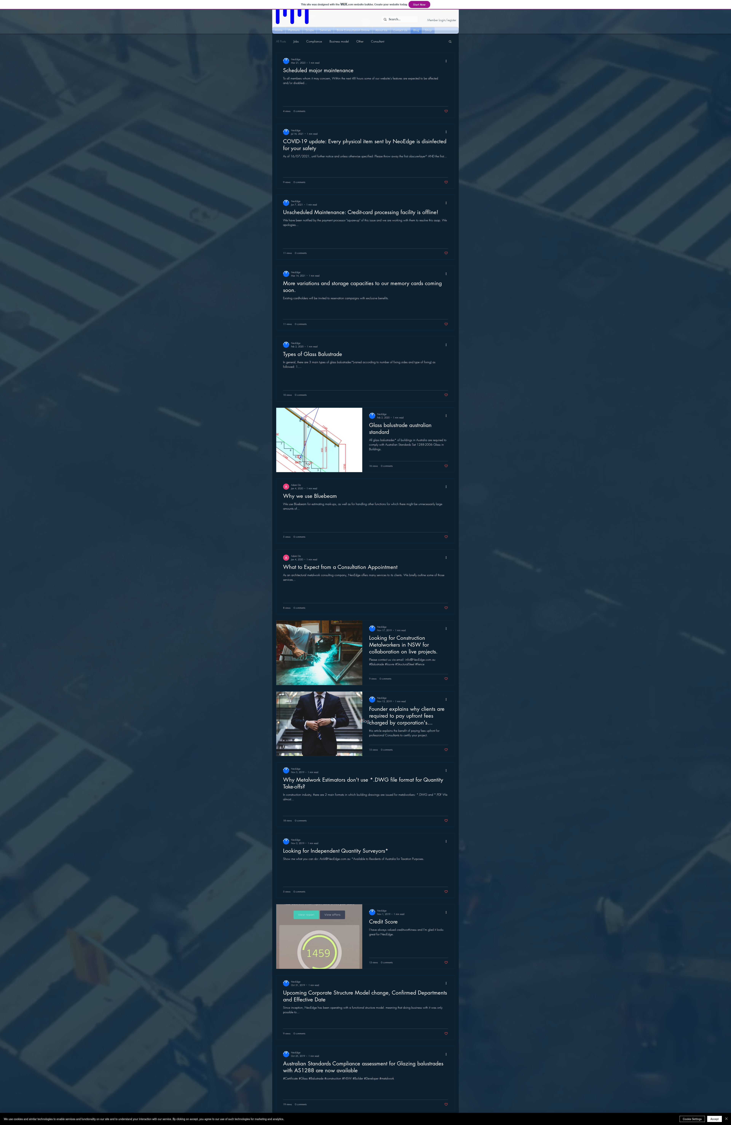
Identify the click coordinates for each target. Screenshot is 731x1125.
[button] (450, 42)
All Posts (281, 41)
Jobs (296, 41)
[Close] (726, 1119)
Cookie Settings (692, 1119)
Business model (339, 41)
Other (359, 41)
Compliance (314, 41)
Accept (714, 1119)
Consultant (377, 41)
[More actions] (447, 61)
